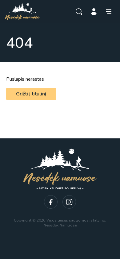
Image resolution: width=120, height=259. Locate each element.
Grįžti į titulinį (31, 94)
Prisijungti (94, 11)
